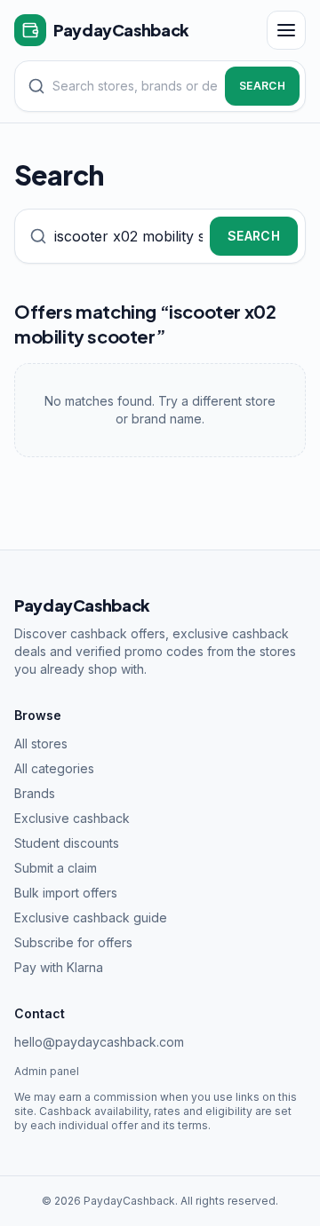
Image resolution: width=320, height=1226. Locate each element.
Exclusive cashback (72, 818)
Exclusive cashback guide (90, 917)
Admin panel (46, 1071)
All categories (54, 768)
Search (262, 85)
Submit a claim (55, 867)
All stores (41, 743)
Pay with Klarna (58, 967)
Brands (34, 793)
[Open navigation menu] (286, 30)
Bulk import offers (65, 892)
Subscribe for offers (73, 942)
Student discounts (66, 842)
